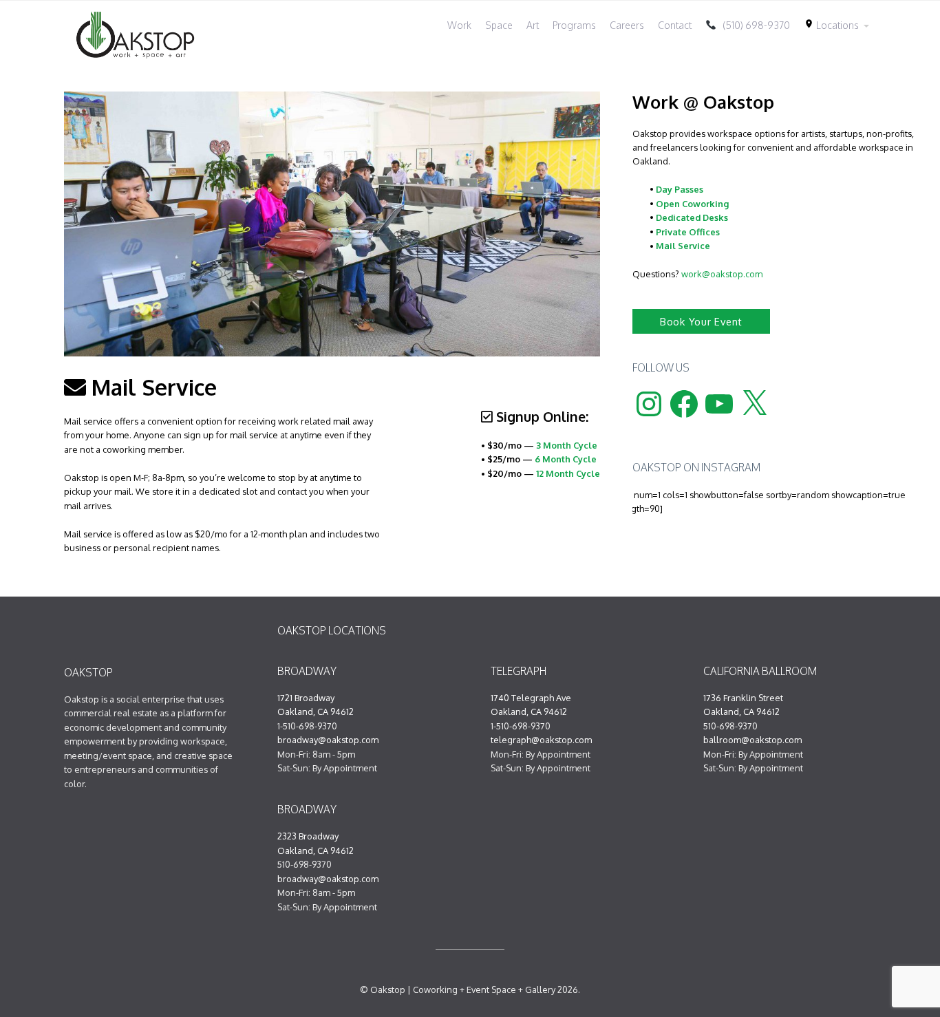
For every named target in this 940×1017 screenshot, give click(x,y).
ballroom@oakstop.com (752, 739)
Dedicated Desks (692, 217)
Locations (831, 25)
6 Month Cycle (566, 458)
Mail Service (683, 245)
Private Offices (688, 231)
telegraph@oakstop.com (541, 739)
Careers (627, 25)
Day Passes (679, 189)
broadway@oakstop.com (327, 739)
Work (459, 25)
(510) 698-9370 (753, 25)
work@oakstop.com (721, 273)
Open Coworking (692, 203)
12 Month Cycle (568, 473)
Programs (574, 25)
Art (532, 25)
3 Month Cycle (566, 445)
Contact (675, 25)
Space (499, 25)
